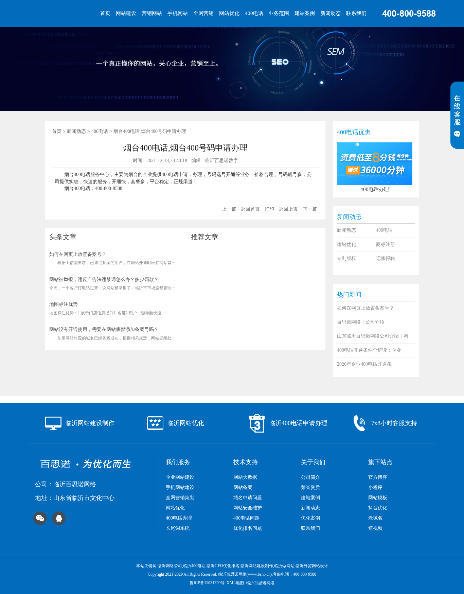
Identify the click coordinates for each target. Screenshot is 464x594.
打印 (269, 209)
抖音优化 (377, 507)
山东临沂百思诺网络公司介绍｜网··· (375, 335)
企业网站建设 (180, 477)
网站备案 (242, 487)
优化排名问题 (247, 528)
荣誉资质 (310, 487)
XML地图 (235, 582)
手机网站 (177, 13)
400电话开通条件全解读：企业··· (371, 350)
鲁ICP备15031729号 (207, 582)
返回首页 (250, 209)
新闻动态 (330, 13)
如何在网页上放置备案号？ (77, 254)
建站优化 (346, 244)
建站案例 (305, 13)
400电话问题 (246, 518)
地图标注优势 (63, 304)
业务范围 (279, 13)
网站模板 (377, 497)
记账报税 (385, 258)
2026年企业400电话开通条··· (367, 364)
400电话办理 (179, 518)
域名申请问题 (247, 497)
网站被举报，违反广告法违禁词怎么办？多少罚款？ (104, 279)
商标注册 (385, 244)
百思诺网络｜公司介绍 (361, 322)
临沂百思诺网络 (260, 582)
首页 (105, 13)
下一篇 (310, 209)
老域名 (375, 518)
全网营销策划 (180, 497)
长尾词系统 (178, 528)
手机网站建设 (180, 487)
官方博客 (377, 477)
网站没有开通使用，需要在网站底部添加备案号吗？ (104, 329)
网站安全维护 (247, 507)
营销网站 (152, 13)
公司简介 (310, 477)
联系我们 (356, 13)
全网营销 (203, 13)
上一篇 (229, 209)
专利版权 (346, 258)
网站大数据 (245, 477)
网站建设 (126, 13)
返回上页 (288, 209)
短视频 (375, 528)
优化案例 (310, 518)
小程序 (375, 487)
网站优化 (229, 13)
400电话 (254, 13)
